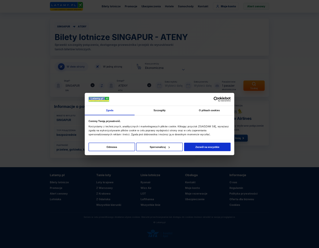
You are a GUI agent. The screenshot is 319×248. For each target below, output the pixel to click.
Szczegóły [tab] (160, 110)
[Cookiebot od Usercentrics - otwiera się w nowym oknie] (216, 99)
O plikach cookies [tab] (209, 110)
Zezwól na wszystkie (207, 147)
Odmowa (111, 147)
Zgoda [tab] (109, 110)
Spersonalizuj (158, 147)
